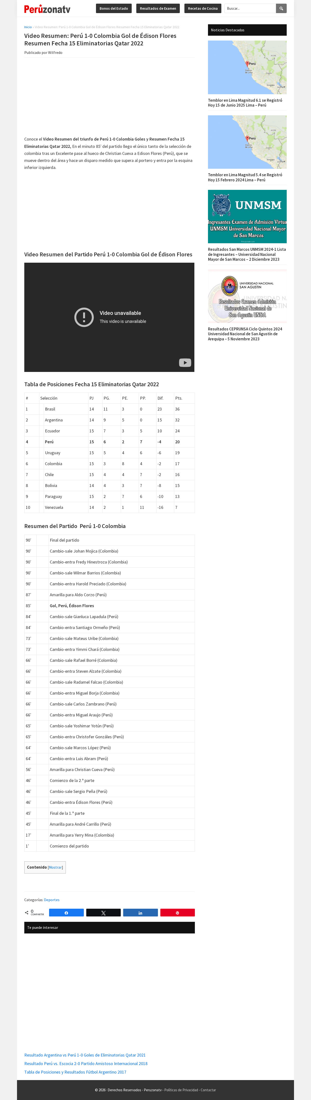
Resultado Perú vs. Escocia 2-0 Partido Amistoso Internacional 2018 (85, 1063)
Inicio (28, 27)
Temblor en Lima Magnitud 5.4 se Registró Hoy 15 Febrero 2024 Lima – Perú (245, 177)
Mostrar (55, 867)
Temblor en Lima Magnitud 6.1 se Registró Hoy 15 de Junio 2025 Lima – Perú (245, 103)
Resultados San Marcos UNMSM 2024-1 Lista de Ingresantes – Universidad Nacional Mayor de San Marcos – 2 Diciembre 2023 (247, 254)
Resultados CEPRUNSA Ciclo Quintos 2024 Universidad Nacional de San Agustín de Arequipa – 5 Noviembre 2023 (245, 334)
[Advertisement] (109, 98)
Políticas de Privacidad (181, 1090)
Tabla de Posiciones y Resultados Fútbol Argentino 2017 (75, 1072)
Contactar (208, 1090)
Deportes (52, 899)
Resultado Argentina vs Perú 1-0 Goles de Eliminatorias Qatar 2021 (85, 1055)
